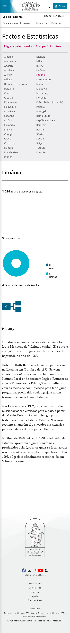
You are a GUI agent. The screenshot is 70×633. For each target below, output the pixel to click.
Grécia (8, 138)
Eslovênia (9, 111)
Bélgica (8, 79)
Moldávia (41, 88)
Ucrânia (40, 152)
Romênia (41, 125)
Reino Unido (43, 116)
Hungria (8, 148)
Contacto (56, 22)
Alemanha (10, 61)
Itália (39, 61)
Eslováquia (10, 107)
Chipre (8, 93)
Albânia (8, 56)
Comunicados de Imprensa (16, 22)
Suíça (39, 143)
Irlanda (8, 157)
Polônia (40, 107)
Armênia (9, 70)
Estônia (8, 120)
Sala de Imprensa (13, 17)
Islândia (40, 56)
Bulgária (9, 88)
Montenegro (43, 93)
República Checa (45, 120)
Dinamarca (10, 102)
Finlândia (9, 125)
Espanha (9, 116)
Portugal (41, 111)
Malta (39, 84)
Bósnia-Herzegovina (15, 84)
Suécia (40, 138)
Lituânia (41, 75)
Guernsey (9, 143)
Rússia (40, 129)
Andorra (9, 66)
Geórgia (8, 134)
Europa (41, 46)
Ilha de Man (11, 152)
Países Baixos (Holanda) (49, 102)
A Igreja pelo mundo (18, 46)
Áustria (8, 75)
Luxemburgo (43, 79)
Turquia (40, 148)
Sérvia (39, 134)
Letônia (40, 70)
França (8, 129)
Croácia (8, 97)
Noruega (41, 97)
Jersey (39, 66)
